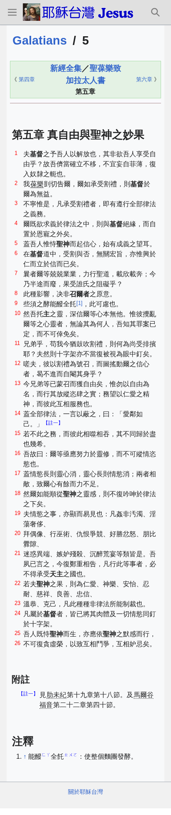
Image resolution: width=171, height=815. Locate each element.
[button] (12, 12)
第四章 (27, 79)
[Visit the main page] (80, 12)
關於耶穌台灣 (85, 791)
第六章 (144, 79)
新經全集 (66, 68)
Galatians (39, 40)
